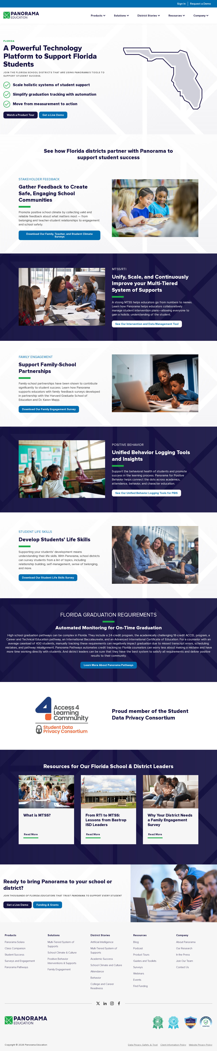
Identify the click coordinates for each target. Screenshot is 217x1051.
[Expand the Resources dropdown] (185, 15)
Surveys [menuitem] (138, 967)
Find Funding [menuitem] (140, 986)
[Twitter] (98, 1003)
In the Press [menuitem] (183, 954)
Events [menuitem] (137, 980)
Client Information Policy (173, 1044)
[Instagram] (112, 1003)
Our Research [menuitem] (184, 948)
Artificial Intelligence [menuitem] (102, 942)
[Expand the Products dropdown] (105, 15)
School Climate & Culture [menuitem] (62, 952)
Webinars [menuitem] (138, 973)
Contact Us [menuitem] (182, 967)
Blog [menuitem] (136, 942)
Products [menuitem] (10, 935)
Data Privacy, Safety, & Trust (143, 1044)
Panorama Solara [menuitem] (14, 942)
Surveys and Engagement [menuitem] (20, 961)
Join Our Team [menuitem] (184, 961)
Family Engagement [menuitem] (59, 969)
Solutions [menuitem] (54, 935)
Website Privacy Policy (200, 1044)
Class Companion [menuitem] (15, 948)
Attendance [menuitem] (97, 971)
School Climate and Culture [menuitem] (106, 965)
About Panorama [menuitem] (185, 942)
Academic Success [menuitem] (102, 959)
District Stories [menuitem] (100, 935)
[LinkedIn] (105, 1003)
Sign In (181, 3)
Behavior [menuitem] (96, 977)
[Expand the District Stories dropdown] (160, 15)
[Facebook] (119, 1003)
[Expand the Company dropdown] (208, 15)
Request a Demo (200, 3)
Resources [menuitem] (140, 935)
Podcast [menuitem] (138, 948)
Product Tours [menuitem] (141, 954)
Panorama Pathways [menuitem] (16, 967)
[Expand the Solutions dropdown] (129, 15)
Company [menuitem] (182, 935)
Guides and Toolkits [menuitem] (144, 961)
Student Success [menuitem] (14, 954)
